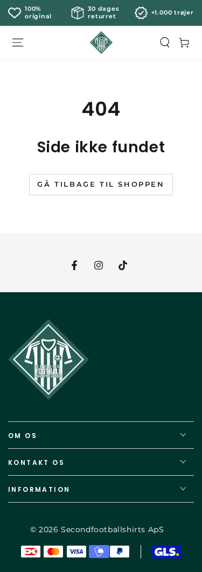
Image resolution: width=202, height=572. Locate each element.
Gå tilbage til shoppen (100, 184)
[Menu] (17, 42)
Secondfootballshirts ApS (112, 529)
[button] (165, 42)
